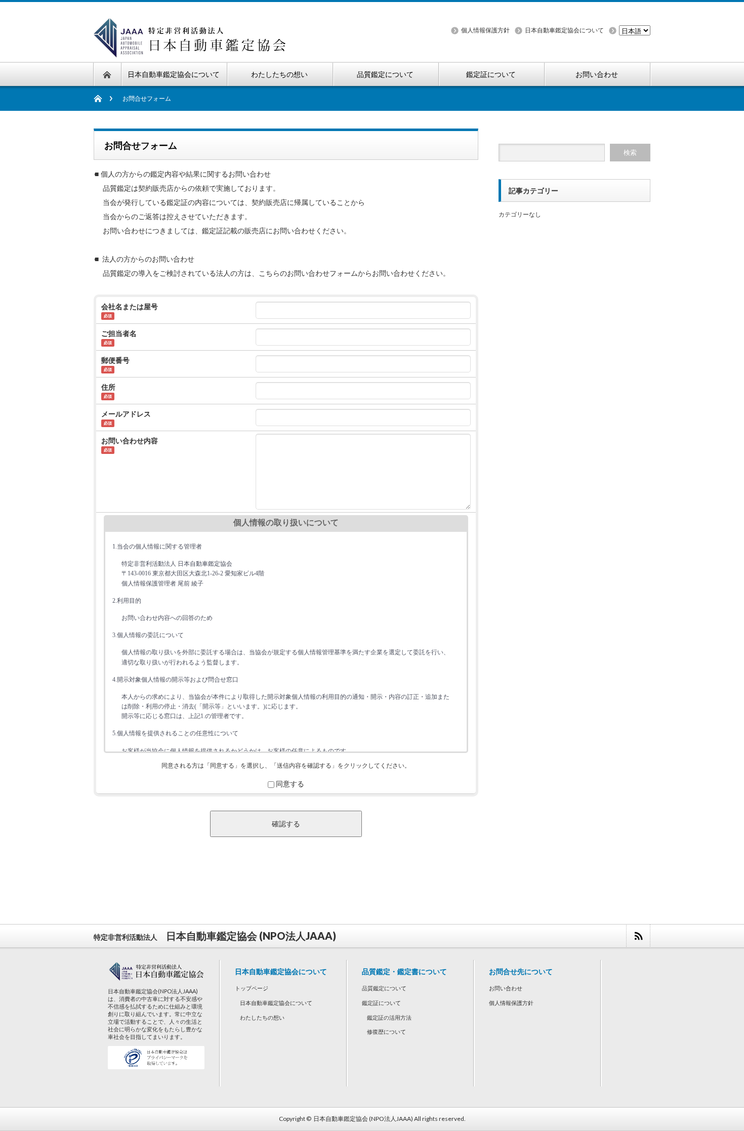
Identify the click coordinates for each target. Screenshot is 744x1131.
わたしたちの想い (262, 1017)
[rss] (638, 936)
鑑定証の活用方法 (389, 1017)
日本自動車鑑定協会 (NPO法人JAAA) (363, 1118)
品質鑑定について (384, 988)
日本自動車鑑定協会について (564, 30)
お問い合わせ (505, 988)
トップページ (251, 988)
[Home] (103, 98)
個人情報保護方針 (485, 30)
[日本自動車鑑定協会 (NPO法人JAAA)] (190, 51)
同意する (290, 783)
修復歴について (386, 1031)
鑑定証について (381, 1002)
